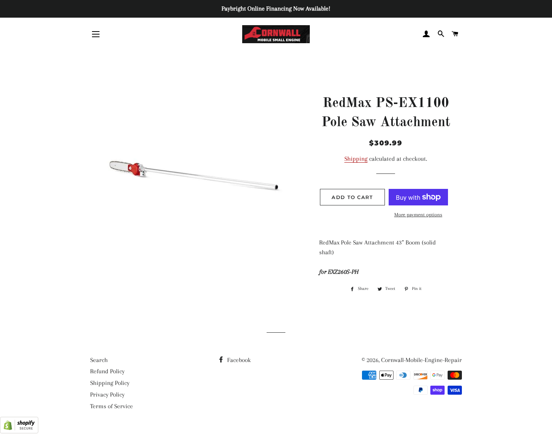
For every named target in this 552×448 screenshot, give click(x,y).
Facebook (238, 360)
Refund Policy (107, 371)
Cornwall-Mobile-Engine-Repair (421, 360)
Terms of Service (111, 406)
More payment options (418, 214)
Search (99, 360)
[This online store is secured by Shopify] (19, 431)
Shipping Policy (110, 382)
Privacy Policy (107, 394)
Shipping (356, 158)
